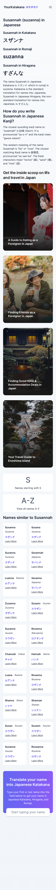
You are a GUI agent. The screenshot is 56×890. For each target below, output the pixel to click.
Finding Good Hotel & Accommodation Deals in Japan (25, 384)
